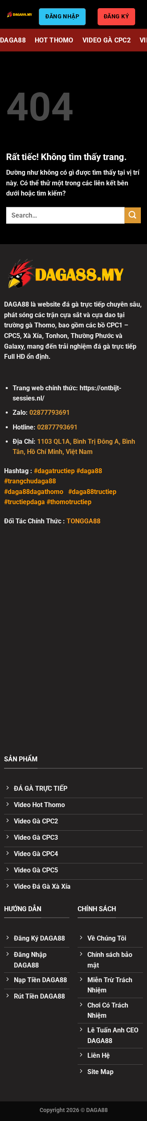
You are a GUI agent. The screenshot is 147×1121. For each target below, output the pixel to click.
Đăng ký (116, 16)
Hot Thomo (54, 40)
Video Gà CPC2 (106, 40)
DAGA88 (13, 40)
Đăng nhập (62, 16)
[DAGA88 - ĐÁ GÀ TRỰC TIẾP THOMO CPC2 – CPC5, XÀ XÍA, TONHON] (19, 14)
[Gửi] (133, 215)
